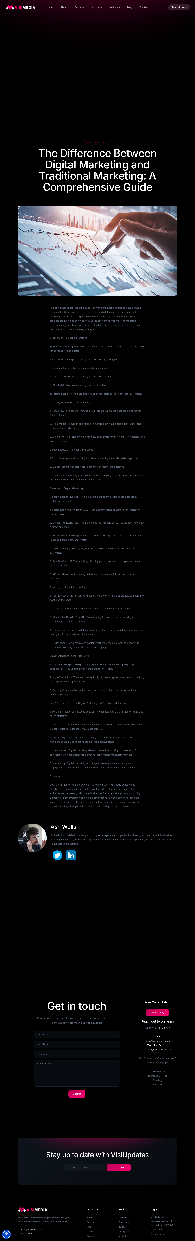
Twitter (122, 1227)
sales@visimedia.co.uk (157, 1041)
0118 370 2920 (163, 1028)
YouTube (123, 1236)
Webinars (115, 7)
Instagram (124, 1231)
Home (50, 7)
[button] (6, 1234)
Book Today (157, 1012)
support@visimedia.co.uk (157, 1049)
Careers (91, 1231)
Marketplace (179, 7)
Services (79, 7)
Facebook (124, 1222)
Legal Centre (157, 1229)
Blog (129, 7)
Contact (144, 7)
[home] (20, 7)
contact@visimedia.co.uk (30, 1229)
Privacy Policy (158, 1234)
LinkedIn (123, 1217)
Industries (97, 7)
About (64, 7)
